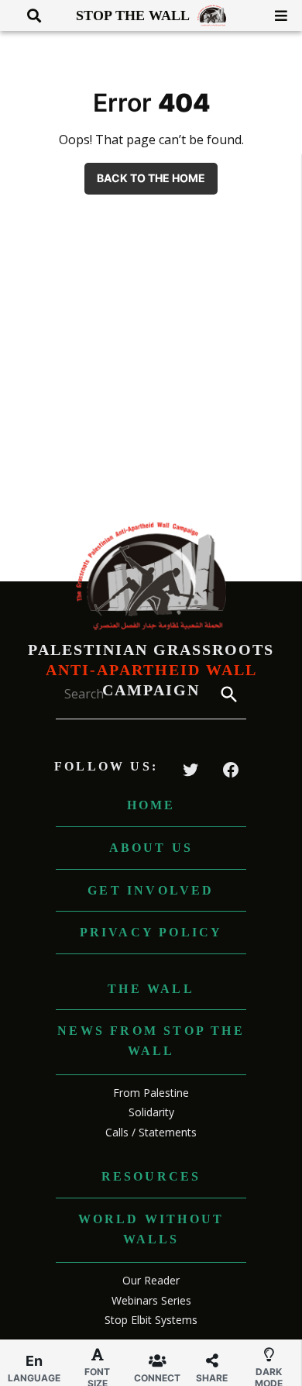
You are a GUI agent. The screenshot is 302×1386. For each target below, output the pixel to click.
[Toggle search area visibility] (28, 15)
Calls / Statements (151, 1132)
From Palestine (151, 1092)
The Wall (151, 988)
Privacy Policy (151, 932)
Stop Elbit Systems (151, 1319)
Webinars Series (151, 1300)
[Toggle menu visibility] (275, 15)
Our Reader (151, 1280)
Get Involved (151, 890)
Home (151, 805)
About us (151, 847)
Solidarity (151, 1112)
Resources (151, 1176)
